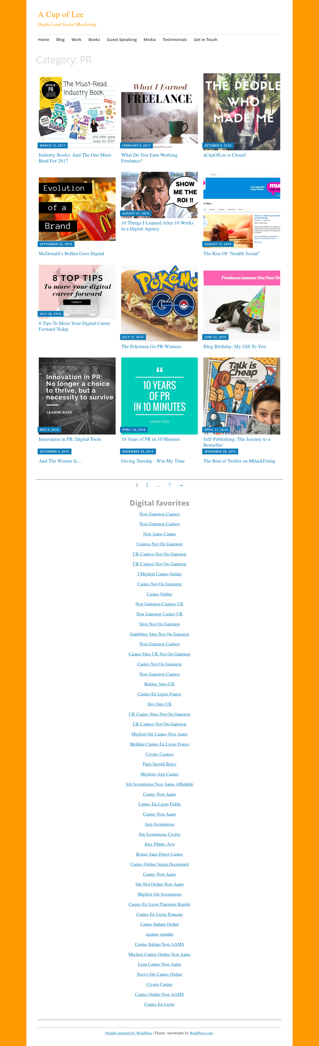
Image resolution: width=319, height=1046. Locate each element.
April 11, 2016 (216, 430)
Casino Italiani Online (159, 924)
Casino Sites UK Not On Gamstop (159, 654)
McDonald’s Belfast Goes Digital (71, 253)
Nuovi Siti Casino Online (159, 974)
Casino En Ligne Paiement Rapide (159, 904)
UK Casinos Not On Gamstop (159, 554)
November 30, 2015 (138, 451)
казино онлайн (159, 934)
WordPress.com (201, 1032)
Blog (60, 39)
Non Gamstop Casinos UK (159, 604)
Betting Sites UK (159, 684)
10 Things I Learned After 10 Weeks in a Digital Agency (157, 225)
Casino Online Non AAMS (159, 994)
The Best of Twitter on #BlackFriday (239, 460)
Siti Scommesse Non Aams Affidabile (159, 784)
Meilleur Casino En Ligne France (159, 744)
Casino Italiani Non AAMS (159, 944)
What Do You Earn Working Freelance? (149, 157)
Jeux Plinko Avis (160, 844)
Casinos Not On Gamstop (160, 544)
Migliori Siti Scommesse (159, 894)
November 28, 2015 (220, 451)
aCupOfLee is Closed (224, 154)
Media (150, 39)
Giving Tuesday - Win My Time (153, 460)
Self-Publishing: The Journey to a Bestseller (236, 442)
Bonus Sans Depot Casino (159, 854)
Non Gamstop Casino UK (159, 614)
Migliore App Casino (160, 774)
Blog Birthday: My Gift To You (234, 346)
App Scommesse (159, 824)
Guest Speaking (122, 39)
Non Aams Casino (159, 534)
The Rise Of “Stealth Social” (231, 253)
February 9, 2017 (136, 145)
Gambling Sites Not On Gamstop (159, 634)
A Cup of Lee (61, 13)
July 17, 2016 (133, 337)
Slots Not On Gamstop (159, 624)
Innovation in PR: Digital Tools (70, 439)
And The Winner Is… (60, 460)
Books (94, 39)
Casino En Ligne (159, 1004)
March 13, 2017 (52, 145)
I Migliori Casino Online (160, 574)
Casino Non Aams (159, 794)
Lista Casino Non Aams (159, 964)
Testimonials (175, 39)
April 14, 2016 (133, 430)
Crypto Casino (159, 984)
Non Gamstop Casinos (159, 514)
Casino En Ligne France (159, 694)
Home (43, 39)
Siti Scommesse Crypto (160, 834)
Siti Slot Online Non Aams (159, 884)
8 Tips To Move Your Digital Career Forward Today (74, 326)
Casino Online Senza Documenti (159, 864)
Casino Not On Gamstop (159, 584)
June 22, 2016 (215, 337)
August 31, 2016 (135, 213)
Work (76, 39)
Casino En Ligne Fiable (159, 804)
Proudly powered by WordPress (128, 1032)
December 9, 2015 (54, 451)
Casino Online (159, 594)
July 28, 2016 (50, 314)
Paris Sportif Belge (159, 764)
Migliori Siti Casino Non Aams (159, 734)
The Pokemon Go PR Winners (151, 346)
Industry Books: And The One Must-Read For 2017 (75, 157)
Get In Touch (205, 39)
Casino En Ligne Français (159, 914)
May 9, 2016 (49, 430)
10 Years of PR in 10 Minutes (150, 439)
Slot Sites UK (159, 704)
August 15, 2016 (218, 244)
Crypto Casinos (160, 754)
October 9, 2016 (218, 145)
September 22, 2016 (56, 244)
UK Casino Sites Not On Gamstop (159, 714)
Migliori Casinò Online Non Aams (159, 954)
